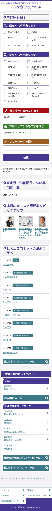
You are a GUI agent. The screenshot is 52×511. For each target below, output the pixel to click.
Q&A (15, 260)
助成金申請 (12, 101)
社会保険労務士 (14, 32)
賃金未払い (12, 83)
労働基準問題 (37, 61)
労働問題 (7, 327)
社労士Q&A (8, 265)
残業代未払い (13, 88)
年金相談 (7, 340)
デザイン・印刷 (38, 45)
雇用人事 (12, 67)
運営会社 (31, 490)
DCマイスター (14, 45)
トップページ (7, 490)
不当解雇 (35, 83)
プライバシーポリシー (36, 495)
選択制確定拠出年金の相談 (15, 94)
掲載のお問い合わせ (9, 501)
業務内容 (7, 290)
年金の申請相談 (14, 75)
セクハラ (35, 88)
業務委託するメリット (13, 302)
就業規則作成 (13, 61)
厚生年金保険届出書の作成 (38, 94)
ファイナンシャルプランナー (38, 38)
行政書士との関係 (11, 315)
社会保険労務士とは (12, 277)
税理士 (11, 37)
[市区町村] (24, 117)
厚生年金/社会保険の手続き (39, 68)
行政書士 (35, 32)
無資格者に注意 (10, 353)
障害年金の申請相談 (38, 76)
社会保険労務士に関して (23, 273)
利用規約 (5, 495)
